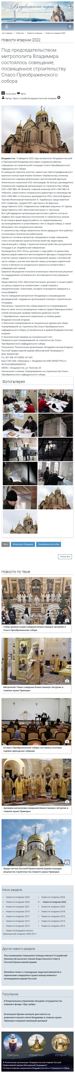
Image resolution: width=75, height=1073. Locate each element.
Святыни (13, 1055)
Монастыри (36, 1055)
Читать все (65, 556)
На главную (7, 33)
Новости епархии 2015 (18, 921)
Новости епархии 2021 (18, 906)
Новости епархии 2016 (53, 916)
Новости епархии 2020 (53, 906)
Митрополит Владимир (23, 544)
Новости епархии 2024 (53, 897)
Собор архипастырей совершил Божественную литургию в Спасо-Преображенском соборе (34, 628)
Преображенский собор (48, 544)
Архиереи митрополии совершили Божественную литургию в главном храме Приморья (35, 810)
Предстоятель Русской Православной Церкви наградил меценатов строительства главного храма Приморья (32, 870)
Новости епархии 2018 (53, 911)
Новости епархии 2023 (18, 902)
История (60, 1055)
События (20, 33)
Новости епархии (34, 33)
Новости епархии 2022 (55, 33)
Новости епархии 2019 (18, 911)
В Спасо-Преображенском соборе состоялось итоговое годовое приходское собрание (32, 749)
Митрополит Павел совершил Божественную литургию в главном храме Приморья (33, 689)
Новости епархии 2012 (53, 926)
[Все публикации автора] (59, 98)
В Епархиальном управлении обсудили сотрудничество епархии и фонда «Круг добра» (33, 1003)
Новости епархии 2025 (18, 897)
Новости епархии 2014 (53, 921)
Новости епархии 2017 (18, 916)
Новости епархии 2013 (18, 926)
